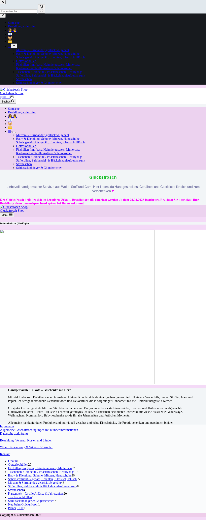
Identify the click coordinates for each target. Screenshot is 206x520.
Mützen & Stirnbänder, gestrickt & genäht (42, 135)
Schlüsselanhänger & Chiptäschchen (39, 167)
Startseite (14, 108)
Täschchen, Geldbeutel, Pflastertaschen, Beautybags (49, 156)
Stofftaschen (24, 164)
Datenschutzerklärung (14, 433)
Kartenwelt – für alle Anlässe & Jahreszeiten (44, 153)
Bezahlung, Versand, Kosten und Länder (26, 440)
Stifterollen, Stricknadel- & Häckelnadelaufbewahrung (50, 160)
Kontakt (5, 454)
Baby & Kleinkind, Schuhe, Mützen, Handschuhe (47, 138)
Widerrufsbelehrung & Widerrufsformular (26, 447)
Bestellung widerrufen (22, 112)
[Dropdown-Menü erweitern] (14, 132)
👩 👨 (12, 116)
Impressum (7, 426)
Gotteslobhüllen (26, 146)
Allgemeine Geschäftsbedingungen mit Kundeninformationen (39, 430)
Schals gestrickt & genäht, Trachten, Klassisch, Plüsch (50, 142)
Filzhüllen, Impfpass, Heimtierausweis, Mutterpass (48, 149)
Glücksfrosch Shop (12, 93)
